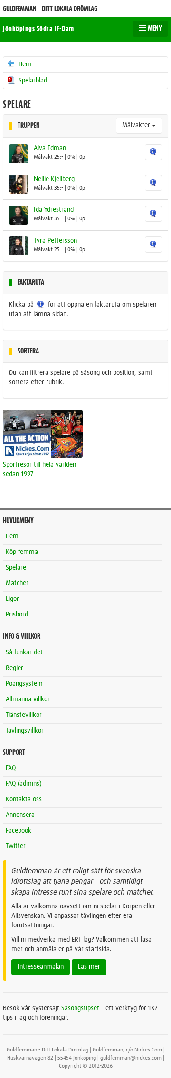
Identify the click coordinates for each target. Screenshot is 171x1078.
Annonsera (20, 815)
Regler (14, 668)
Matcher (17, 583)
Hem (24, 64)
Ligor (12, 599)
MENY (154, 28)
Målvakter (137, 125)
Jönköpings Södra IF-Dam (38, 29)
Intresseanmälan (41, 966)
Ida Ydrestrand (54, 210)
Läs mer (89, 966)
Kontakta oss (24, 799)
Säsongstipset (80, 1008)
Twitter (16, 846)
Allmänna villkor (28, 699)
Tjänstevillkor (24, 715)
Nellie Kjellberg (54, 179)
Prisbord (17, 614)
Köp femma (22, 552)
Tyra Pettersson (55, 240)
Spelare (16, 567)
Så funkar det (24, 652)
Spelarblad (32, 80)
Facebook (18, 830)
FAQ (11, 768)
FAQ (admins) (24, 783)
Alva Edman (50, 148)
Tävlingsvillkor (25, 730)
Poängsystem (24, 683)
